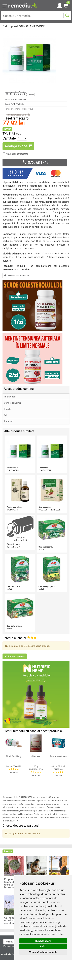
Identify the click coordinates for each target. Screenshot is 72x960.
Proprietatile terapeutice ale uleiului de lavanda (12, 883)
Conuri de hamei (12, 402)
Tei (5, 415)
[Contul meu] (59, 5)
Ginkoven (35, 756)
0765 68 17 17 (38, 162)
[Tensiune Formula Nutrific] (36, 358)
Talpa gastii (10, 396)
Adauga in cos (16, 146)
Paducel (8, 421)
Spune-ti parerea (16, 656)
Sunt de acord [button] (43, 940)
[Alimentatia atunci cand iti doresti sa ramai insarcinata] (59, 866)
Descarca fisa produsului (17, 275)
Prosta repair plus (58, 756)
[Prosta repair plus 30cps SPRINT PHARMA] (58, 743)
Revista (8, 851)
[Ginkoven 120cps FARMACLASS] (36, 743)
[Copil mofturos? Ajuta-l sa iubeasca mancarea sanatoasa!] (36, 866)
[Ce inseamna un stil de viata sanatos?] (14, 904)
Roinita (7, 409)
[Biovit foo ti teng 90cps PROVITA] (13, 743)
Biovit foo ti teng (13, 756)
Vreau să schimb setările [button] (43, 952)
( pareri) (30, 94)
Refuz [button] (43, 946)
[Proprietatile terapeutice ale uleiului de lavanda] (14, 866)
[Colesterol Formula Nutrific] (36, 305)
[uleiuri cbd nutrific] (36, 694)
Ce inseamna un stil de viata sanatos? (12, 920)
